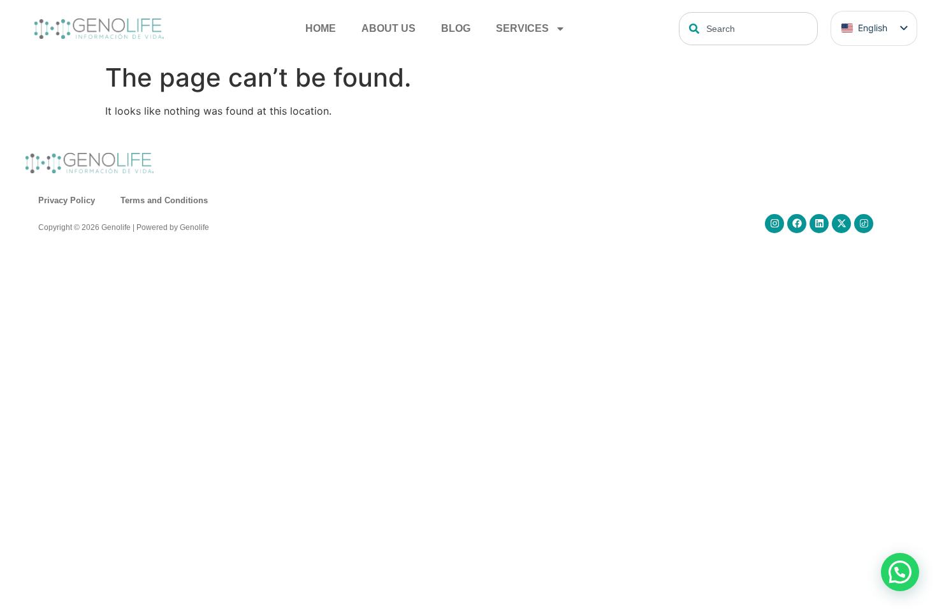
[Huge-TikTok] (863, 223)
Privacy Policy (66, 200)
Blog (455, 28)
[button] (900, 572)
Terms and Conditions (164, 200)
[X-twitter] (841, 223)
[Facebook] (796, 223)
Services (522, 28)
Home (320, 28)
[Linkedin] (819, 223)
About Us (388, 28)
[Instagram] (774, 223)
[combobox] (748, 28)
